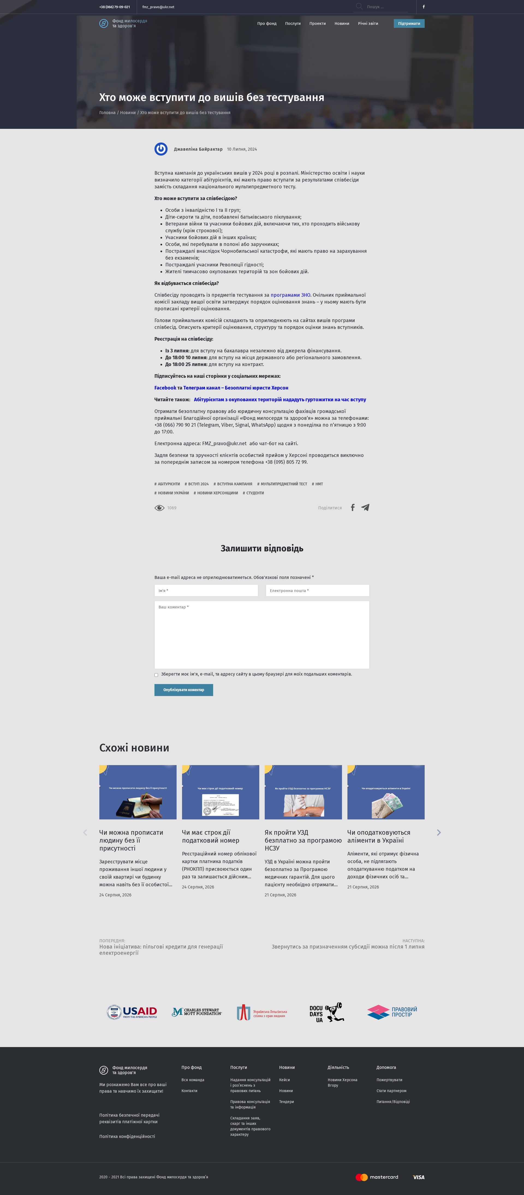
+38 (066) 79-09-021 (114, 7)
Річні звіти (368, 23)
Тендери (286, 1101)
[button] (439, 833)
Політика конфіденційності (127, 1136)
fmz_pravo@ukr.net (158, 7)
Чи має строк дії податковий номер (210, 836)
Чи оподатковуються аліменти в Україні (378, 836)
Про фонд (266, 23)
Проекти (317, 23)
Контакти (189, 1091)
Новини (342, 23)
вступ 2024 (198, 484)
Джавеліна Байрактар (198, 149)
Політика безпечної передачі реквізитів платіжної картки (129, 1118)
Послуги (293, 23)
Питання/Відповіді (393, 1101)
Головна (107, 112)
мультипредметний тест (284, 484)
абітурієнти (169, 484)
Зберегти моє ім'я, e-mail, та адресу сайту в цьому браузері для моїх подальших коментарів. (256, 674)
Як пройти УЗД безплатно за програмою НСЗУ (303, 840)
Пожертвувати (389, 1080)
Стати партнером (391, 1091)
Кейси (284, 1080)
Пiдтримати (409, 23)
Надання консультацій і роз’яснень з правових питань (250, 1085)
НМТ (319, 484)
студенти (255, 493)
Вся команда (192, 1080)
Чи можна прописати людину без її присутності (131, 840)
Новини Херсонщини (217, 493)
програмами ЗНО (290, 295)
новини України (173, 493)
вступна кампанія (234, 484)
